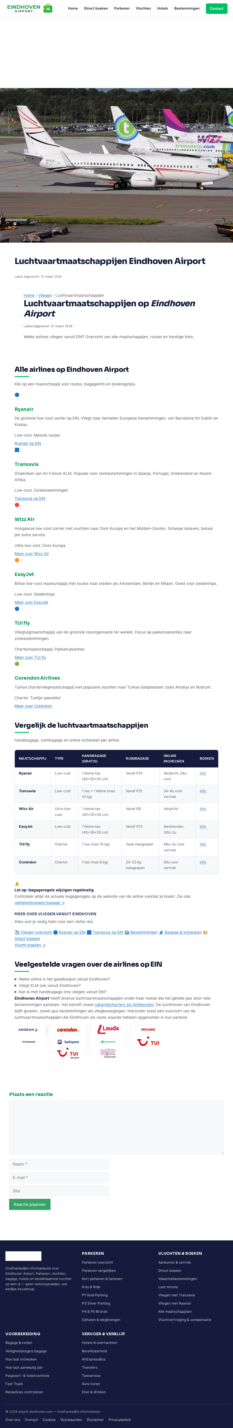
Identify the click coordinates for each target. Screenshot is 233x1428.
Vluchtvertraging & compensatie (184, 1319)
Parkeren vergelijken (99, 1270)
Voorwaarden (71, 1420)
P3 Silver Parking (96, 1303)
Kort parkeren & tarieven (102, 1279)
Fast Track (14, 1384)
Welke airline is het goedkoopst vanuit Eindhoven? (64, 979)
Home (73, 8)
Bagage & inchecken (180, 932)
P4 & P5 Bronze (94, 1311)
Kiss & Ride (91, 1287)
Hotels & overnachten (99, 1342)
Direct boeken (96, 8)
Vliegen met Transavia (176, 1295)
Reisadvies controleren (24, 1392)
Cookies (49, 1420)
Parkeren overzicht (97, 1262)
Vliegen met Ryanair (174, 1303)
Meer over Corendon (33, 706)
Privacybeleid (120, 1420)
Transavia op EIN (30, 498)
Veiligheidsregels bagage (26, 1351)
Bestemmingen (187, 8)
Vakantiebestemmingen (177, 1279)
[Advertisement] (116, 51)
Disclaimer (95, 1420)
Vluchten (143, 8)
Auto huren (91, 1384)
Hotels (162, 8)
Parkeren (121, 8)
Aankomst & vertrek (174, 1262)
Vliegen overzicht (33, 932)
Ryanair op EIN (28, 443)
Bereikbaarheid (94, 1351)
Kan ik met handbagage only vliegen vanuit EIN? (63, 992)
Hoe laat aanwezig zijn (24, 1367)
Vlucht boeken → (30, 945)
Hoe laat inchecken (21, 1359)
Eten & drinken (94, 1392)
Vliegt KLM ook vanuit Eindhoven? (50, 985)
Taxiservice (91, 1375)
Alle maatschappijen (175, 1311)
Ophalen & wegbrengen (101, 1319)
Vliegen (45, 295)
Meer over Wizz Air (32, 553)
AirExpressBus (94, 1359)
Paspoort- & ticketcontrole (27, 1375)
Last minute (168, 1287)
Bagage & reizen (18, 1342)
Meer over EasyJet (31, 602)
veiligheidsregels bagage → (40, 902)
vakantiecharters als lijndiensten (124, 1004)
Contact (216, 8)
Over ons (12, 1420)
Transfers (90, 1367)
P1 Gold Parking (95, 1295)
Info (203, 773)
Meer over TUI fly (30, 657)
